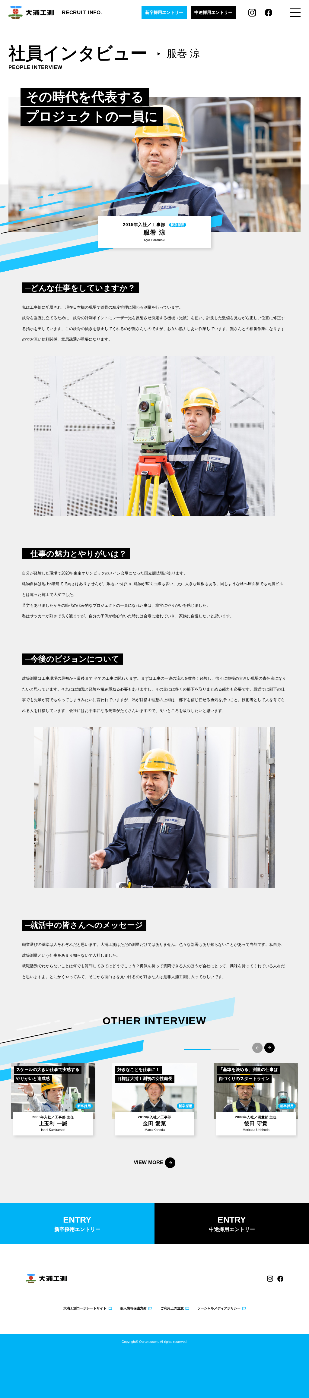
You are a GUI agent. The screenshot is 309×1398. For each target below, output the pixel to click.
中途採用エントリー (213, 12)
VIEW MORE (148, 1162)
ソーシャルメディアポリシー (219, 1308)
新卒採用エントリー (164, 12)
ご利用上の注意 (172, 1308)
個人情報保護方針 (133, 1308)
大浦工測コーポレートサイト (85, 1308)
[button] (269, 1048)
